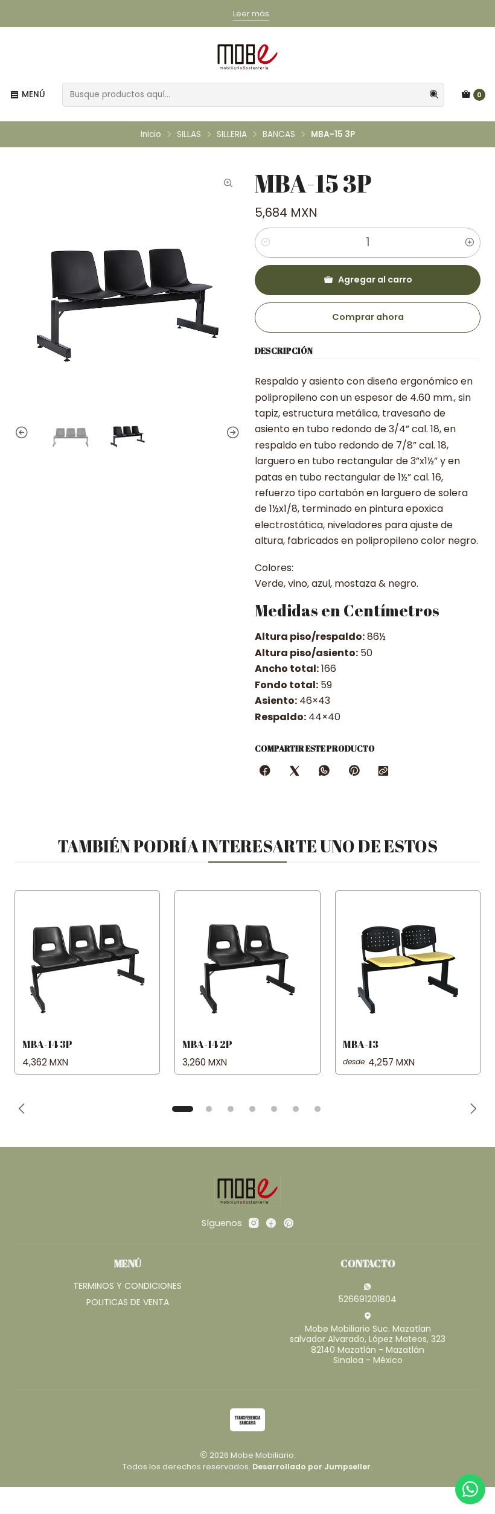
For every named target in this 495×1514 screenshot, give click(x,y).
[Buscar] (434, 95)
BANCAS (279, 134)
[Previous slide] (23, 433)
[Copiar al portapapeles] (383, 771)
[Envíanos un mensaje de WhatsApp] (470, 1489)
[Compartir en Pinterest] (353, 771)
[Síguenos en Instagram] (254, 1223)
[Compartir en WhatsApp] (324, 771)
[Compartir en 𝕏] (294, 771)
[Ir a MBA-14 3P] (87, 963)
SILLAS (189, 134)
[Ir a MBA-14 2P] (247, 963)
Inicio (151, 134)
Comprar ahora (368, 317)
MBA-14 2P (207, 1044)
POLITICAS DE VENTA (127, 1302)
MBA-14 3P (47, 1044)
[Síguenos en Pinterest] (288, 1223)
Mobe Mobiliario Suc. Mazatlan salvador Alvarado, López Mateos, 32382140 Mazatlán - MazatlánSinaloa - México (368, 1345)
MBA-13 (360, 1044)
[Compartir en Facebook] (265, 771)
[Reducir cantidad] (265, 242)
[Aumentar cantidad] (469, 242)
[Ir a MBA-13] (408, 963)
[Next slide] (231, 433)
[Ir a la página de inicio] (247, 57)
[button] (182, 1109)
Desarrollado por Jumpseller (311, 1466)
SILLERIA (232, 134)
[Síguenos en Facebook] (271, 1223)
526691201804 (368, 1299)
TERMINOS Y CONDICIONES (127, 1286)
